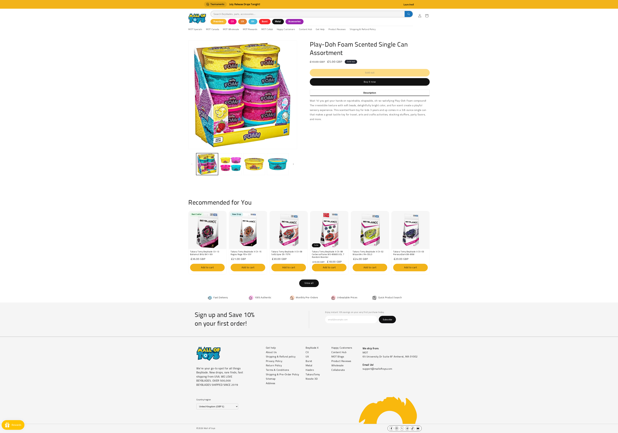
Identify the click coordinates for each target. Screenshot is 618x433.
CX (232, 21)
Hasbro (310, 370)
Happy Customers (341, 348)
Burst (265, 21)
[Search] (409, 14)
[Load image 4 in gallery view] (278, 164)
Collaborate (338, 370)
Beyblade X (312, 348)
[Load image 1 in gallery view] (207, 164)
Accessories (294, 21)
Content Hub (338, 352)
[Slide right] (293, 164)
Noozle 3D (312, 379)
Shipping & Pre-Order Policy (282, 374)
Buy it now (370, 82)
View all (309, 283)
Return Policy (274, 365)
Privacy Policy (274, 361)
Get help (271, 348)
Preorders (218, 21)
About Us (271, 352)
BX (252, 21)
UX (242, 21)
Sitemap (271, 379)
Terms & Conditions (277, 370)
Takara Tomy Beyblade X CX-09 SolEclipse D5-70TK (286, 253)
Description (369, 92)
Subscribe (387, 319)
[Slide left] (191, 164)
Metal (278, 21)
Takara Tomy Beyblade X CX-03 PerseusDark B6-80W (408, 253)
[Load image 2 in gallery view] (231, 164)
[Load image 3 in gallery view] (254, 164)
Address (270, 383)
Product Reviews (341, 361)
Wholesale (337, 365)
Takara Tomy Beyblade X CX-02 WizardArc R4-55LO (368, 253)
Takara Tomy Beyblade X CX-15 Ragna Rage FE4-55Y (246, 253)
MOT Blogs (337, 356)
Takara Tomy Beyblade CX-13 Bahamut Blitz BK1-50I (204, 253)
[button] (426, 15)
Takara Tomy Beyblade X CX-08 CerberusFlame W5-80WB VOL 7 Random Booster (328, 254)
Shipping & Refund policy (280, 356)
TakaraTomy (313, 374)
